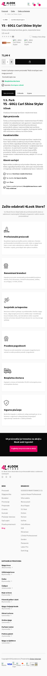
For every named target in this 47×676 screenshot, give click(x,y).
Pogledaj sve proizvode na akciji (23, 448)
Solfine (23, 520)
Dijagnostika (6, 494)
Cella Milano (25, 524)
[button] (44, 3)
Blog (3, 528)
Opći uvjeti (6, 520)
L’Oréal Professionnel (29, 535)
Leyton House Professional (31, 494)
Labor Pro (24, 547)
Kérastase (24, 532)
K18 (22, 528)
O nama (4, 509)
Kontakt (5, 513)
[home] (8, 4)
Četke (13, 11)
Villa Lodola (25, 498)
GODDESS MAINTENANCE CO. (32, 490)
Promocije (5, 502)
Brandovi (5, 498)
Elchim (23, 513)
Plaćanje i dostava (8, 517)
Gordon (23, 539)
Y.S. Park (24, 509)
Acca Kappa (25, 505)
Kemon (23, 517)
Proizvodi (5, 11)
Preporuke (6, 505)
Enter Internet (35, 659)
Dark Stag (24, 550)
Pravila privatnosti (9, 524)
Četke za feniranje (24, 11)
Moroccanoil (25, 502)
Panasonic (25, 543)
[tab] (8, 93)
